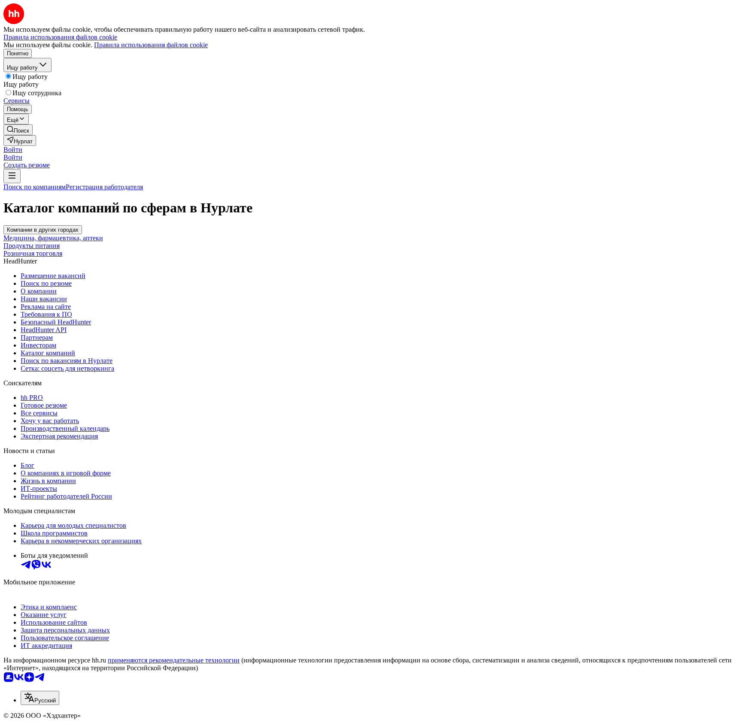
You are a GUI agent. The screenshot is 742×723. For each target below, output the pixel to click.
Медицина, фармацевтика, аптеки (53, 238)
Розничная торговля (32, 253)
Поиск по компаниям (34, 187)
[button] (12, 149)
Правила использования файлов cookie (151, 44)
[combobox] (40, 698)
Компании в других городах (43, 230)
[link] (18, 129)
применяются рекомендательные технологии (174, 660)
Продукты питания (31, 245)
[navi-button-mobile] (12, 176)
